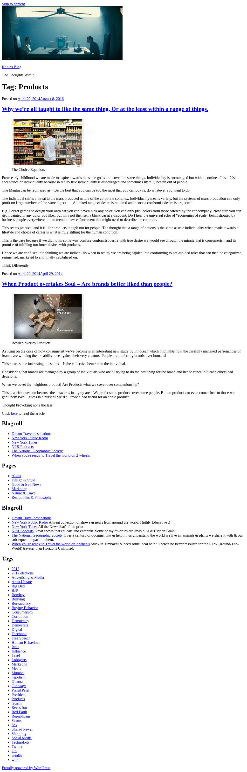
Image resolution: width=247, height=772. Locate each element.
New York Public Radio (30, 438)
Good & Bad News (26, 484)
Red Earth (19, 712)
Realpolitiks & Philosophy (32, 497)
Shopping (19, 734)
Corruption (20, 616)
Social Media (22, 738)
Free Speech (21, 638)
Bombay (18, 595)
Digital (17, 629)
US (14, 751)
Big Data (18, 586)
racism (16, 703)
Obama (17, 681)
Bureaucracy (21, 603)
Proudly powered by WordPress (26, 768)
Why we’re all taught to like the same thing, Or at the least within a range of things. (105, 109)
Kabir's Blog (11, 67)
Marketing (19, 489)
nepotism (18, 677)
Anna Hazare (22, 582)
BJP (15, 590)
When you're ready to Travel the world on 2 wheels (51, 455)
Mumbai (18, 673)
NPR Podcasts (23, 447)
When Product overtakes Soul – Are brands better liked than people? (87, 284)
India (15, 647)
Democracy (20, 621)
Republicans (21, 716)
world (16, 760)
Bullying (18, 599)
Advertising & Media (28, 577)
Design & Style (23, 480)
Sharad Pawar (22, 729)
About (16, 476)
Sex (14, 725)
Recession (19, 707)
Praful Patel (20, 690)
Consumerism (22, 612)
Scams (16, 721)
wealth (17, 755)
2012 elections (23, 573)
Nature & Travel (24, 493)
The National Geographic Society (37, 451)
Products (18, 699)
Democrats (20, 625)
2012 (15, 569)
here (14, 413)
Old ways (19, 686)
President (19, 694)
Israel (16, 655)
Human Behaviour (26, 642)
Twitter (17, 747)
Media (16, 668)
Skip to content (13, 4)
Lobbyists (19, 660)
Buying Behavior (25, 608)
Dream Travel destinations (31, 434)
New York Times (24, 442)
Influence (19, 651)
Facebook (19, 634)
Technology (21, 742)
